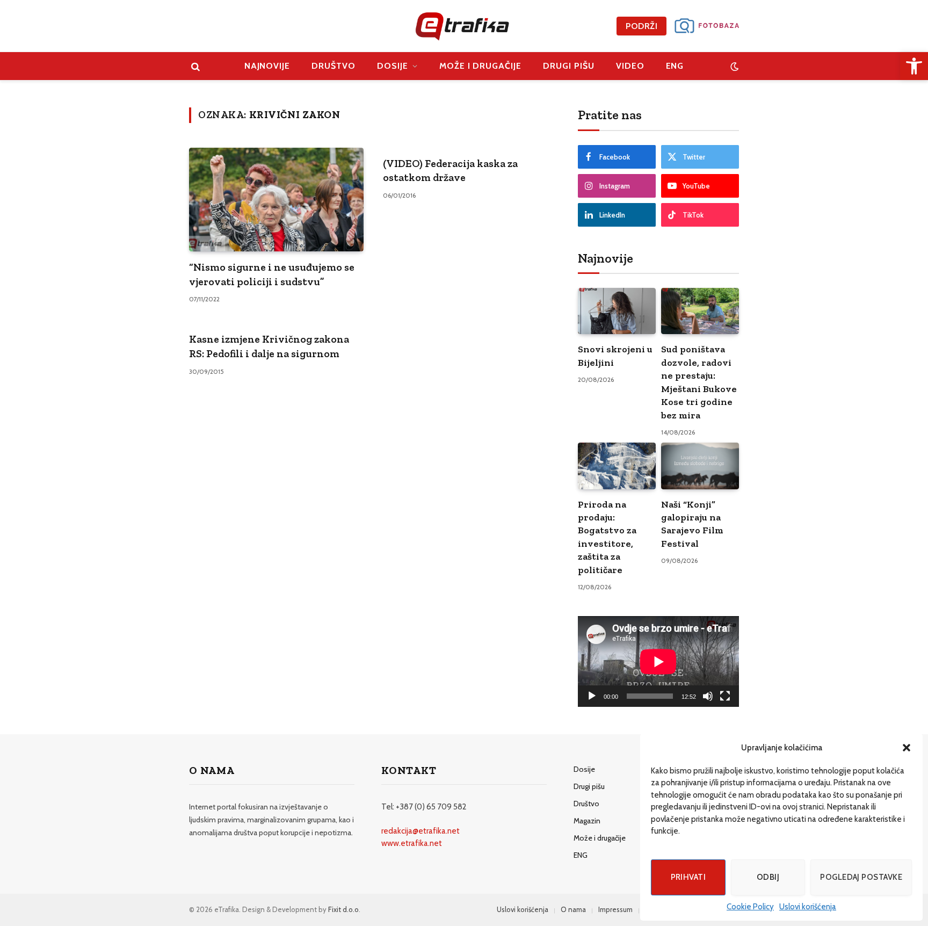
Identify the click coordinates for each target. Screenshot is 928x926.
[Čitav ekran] (725, 696)
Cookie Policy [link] (750, 906)
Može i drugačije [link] (480, 66)
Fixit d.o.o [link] (343, 909)
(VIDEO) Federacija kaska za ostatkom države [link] (450, 170)
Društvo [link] (333, 66)
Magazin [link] (587, 821)
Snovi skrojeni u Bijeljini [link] (615, 355)
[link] (914, 66)
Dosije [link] (392, 66)
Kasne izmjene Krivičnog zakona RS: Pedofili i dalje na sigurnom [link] (269, 346)
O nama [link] (573, 909)
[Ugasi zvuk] (707, 696)
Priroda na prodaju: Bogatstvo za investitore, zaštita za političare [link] (607, 537)
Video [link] (630, 66)
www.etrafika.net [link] (411, 843)
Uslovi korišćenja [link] (807, 906)
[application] (658, 661)
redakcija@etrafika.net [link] (420, 831)
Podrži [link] (641, 26)
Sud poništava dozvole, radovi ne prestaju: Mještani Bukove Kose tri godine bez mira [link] (699, 382)
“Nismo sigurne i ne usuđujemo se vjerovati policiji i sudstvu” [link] (271, 274)
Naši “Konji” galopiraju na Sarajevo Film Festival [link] (692, 523)
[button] (906, 747)
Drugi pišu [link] (569, 66)
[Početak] (591, 696)
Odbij (768, 877)
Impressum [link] (615, 909)
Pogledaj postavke (861, 877)
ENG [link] (675, 66)
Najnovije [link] (267, 66)
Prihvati (688, 877)
